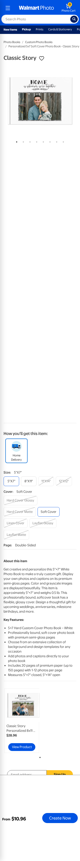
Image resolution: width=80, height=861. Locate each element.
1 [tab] (16, 141)
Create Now (60, 817)
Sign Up (60, 774)
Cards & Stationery (60, 29)
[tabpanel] (40, 100)
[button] (41, 58)
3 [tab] (29, 141)
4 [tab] (36, 141)
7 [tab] (56, 141)
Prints (39, 29)
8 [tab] (62, 141)
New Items (10, 29)
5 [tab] (42, 141)
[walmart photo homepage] (36, 8)
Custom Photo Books (38, 42)
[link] (22, 720)
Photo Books (12, 42)
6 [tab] (49, 141)
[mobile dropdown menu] (7, 8)
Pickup (26, 29)
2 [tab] (22, 141)
